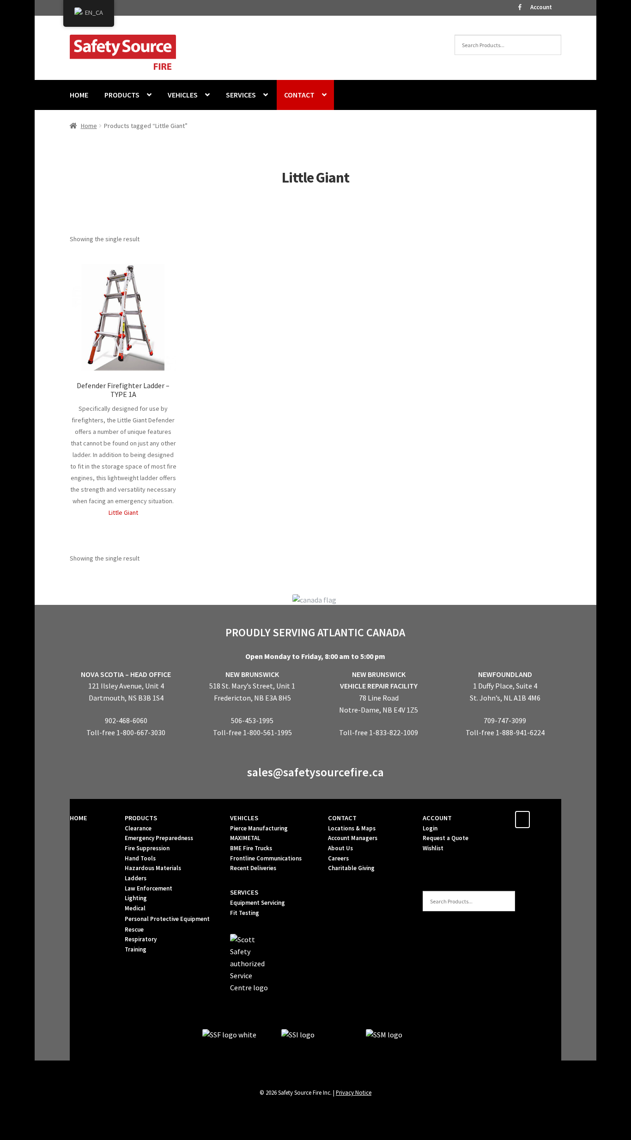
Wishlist (433, 848)
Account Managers (352, 838)
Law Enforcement (148, 888)
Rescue (134, 929)
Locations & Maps (352, 828)
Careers (338, 858)
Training (135, 949)
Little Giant (123, 512)
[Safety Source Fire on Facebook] (522, 819)
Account (541, 7)
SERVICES (241, 94)
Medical (135, 908)
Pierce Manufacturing (259, 828)
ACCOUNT (437, 818)
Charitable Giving (351, 868)
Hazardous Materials (153, 868)
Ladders (135, 878)
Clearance (138, 828)
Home (89, 126)
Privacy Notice (353, 1092)
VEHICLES (183, 94)
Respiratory (141, 939)
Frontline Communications (266, 858)
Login (430, 828)
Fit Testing (244, 913)
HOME (79, 94)
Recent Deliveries (253, 868)
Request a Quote (445, 838)
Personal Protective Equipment (167, 919)
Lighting (136, 898)
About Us (340, 848)
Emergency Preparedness (159, 838)
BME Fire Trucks (251, 848)
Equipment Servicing (257, 903)
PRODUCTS (122, 94)
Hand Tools (140, 858)
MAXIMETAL (245, 838)
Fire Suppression (147, 848)
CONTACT (299, 94)
